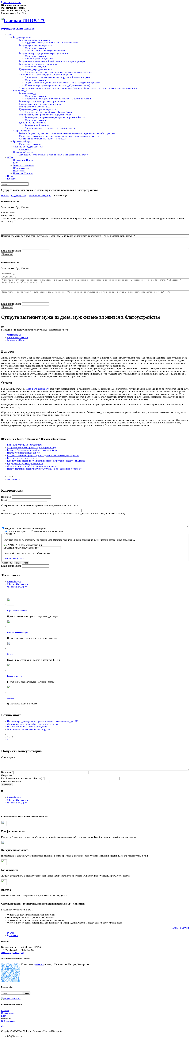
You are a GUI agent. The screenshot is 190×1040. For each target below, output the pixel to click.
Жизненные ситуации (36, 48)
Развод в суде (20, 90)
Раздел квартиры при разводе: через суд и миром (43, 53)
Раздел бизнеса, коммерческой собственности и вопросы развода (52, 61)
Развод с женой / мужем (37, 125)
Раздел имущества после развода (35, 45)
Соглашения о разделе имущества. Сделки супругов (45, 74)
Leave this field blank (11, 250)
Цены (10, 176)
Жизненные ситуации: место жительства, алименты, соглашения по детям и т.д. (59, 136)
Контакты (12, 178)
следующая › (13, 479)
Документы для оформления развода (37, 109)
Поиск (26, 993)
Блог (15, 162)
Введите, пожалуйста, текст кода (21, 547)
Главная (5, 1010)
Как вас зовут (9, 212)
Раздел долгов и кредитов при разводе (38, 64)
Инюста (5, 195)
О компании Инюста (23, 160)
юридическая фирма (17, 28)
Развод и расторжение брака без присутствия (42, 101)
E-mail (4, 500)
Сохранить (7, 563)
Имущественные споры (17, 632)
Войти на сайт (8, 1021)
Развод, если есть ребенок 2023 (34, 106)
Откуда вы (7, 215)
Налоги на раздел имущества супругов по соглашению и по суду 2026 (42, 721)
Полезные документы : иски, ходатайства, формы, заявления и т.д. (58, 72)
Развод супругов (14, 676)
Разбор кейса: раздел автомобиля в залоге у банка (32, 450)
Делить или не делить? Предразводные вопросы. (32, 466)
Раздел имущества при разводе (34, 40)
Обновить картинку (14, 558)
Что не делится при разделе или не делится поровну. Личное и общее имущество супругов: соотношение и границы (78, 88)
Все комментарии (17, 531)
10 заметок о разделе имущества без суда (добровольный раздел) (57, 85)
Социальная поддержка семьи (28, 146)
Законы (10, 698)
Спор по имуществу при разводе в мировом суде (31, 447)
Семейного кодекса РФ (37, 389)
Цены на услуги (180, 927)
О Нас (10, 157)
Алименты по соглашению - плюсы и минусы (42, 138)
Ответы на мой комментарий (49, 531)
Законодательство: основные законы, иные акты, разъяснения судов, (53, 154)
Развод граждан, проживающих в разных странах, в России (55, 117)
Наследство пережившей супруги (24, 452)
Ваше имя (6, 497)
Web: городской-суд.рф (12, 952)
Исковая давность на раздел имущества (45, 50)
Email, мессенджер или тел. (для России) (22, 778)
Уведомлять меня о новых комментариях (25, 528)
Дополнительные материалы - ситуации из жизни (50, 128)
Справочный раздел (23, 152)
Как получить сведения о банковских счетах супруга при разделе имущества (46, 460)
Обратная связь (20, 168)
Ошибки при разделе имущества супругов (28, 729)
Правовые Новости (23, 173)
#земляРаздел (14, 334)
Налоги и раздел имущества (39, 58)
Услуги (10, 34)
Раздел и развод (19, 195)
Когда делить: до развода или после (25, 463)
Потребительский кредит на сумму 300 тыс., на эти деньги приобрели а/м (44, 468)
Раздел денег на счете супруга (22, 458)
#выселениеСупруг (17, 340)
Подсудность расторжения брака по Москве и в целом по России (58, 98)
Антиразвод (25, 149)
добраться (39, 964)
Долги (9, 654)
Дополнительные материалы (33, 122)
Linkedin (13, 935)
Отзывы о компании (23, 165)
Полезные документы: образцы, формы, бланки (49, 112)
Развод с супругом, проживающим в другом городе (45, 114)
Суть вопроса (9, 757)
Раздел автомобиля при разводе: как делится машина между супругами (43, 455)
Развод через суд (27, 93)
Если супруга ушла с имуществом (24, 444)
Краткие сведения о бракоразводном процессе (42, 104)
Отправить (7, 254)
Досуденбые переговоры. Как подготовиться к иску (33, 724)
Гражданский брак (22, 141)
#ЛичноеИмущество (17, 337)
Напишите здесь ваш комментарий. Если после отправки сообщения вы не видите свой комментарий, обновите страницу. (63, 513)
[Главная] (11, 20)
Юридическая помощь (17, 610)
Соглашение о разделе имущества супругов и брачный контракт (57, 77)
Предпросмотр (21, 563)
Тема (4, 510)
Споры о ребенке (21, 130)
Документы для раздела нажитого (36, 69)
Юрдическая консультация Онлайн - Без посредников (52, 42)
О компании (7, 1013)
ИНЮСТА (33, 20)
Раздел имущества (22, 37)
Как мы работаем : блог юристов (23, 927)
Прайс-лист (19, 170)
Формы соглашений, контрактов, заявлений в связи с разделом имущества (62, 82)
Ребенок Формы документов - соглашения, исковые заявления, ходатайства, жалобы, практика (67, 133)
